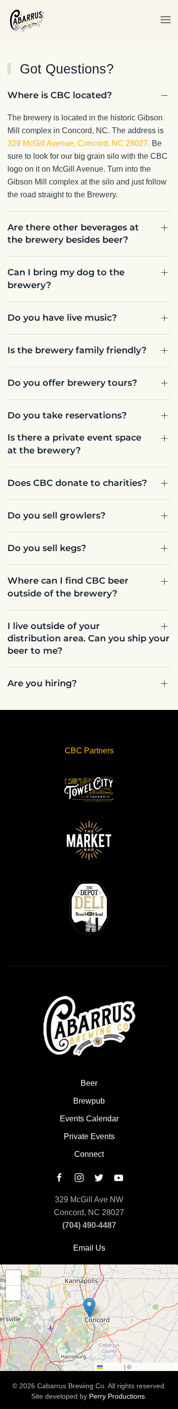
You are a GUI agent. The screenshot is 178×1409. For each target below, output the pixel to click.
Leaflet (113, 1366)
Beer (89, 1083)
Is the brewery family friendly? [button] (76, 350)
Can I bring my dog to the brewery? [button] (66, 278)
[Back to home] (25, 19)
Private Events (89, 1136)
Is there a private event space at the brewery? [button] (74, 443)
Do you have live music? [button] (62, 317)
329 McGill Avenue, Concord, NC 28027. (78, 143)
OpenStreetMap (154, 1366)
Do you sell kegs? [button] (46, 548)
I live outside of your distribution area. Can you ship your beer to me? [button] (88, 638)
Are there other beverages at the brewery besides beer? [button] (73, 233)
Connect (89, 1154)
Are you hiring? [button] (42, 683)
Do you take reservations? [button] (67, 415)
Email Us (89, 1248)
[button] (166, 19)
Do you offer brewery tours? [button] (72, 382)
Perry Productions (117, 1396)
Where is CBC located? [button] (59, 95)
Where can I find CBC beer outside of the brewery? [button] (68, 586)
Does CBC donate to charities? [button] (77, 483)
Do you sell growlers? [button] (56, 515)
